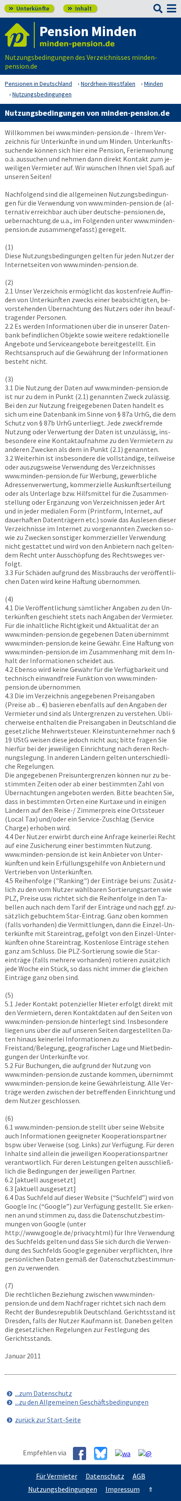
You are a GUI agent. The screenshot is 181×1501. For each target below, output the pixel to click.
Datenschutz (105, 1476)
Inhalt (80, 8)
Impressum (122, 1489)
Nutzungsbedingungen (62, 1489)
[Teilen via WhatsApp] (126, 1453)
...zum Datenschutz (43, 1393)
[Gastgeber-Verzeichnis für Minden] (20, 35)
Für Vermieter (56, 1476)
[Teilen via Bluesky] (104, 1453)
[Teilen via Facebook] (83, 1453)
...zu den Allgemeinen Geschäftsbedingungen (81, 1402)
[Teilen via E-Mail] (148, 1453)
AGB (139, 1476)
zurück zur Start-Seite (48, 1419)
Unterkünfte (29, 8)
